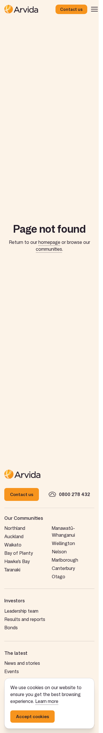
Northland (14, 528)
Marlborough (65, 560)
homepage (49, 242)
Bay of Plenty (18, 553)
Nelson (59, 551)
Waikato (12, 545)
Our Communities (23, 518)
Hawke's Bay (17, 561)
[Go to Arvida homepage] (30, 9)
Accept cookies (32, 717)
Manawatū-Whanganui (63, 531)
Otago (58, 576)
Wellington (63, 543)
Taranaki (12, 570)
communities (49, 249)
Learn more (46, 701)
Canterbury (63, 568)
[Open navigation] (94, 9)
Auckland (13, 536)
